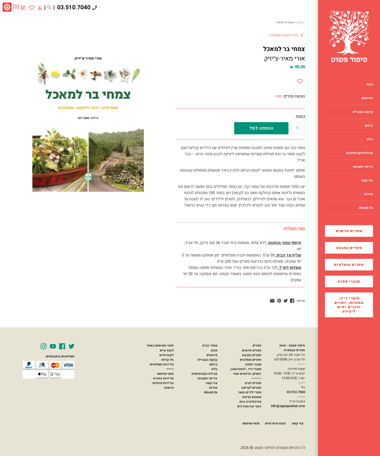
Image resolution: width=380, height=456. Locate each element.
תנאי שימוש (165, 373)
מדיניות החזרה (163, 378)
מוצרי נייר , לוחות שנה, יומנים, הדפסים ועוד (245, 371)
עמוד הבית (209, 345)
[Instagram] (44, 346)
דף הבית (299, 22)
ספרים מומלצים (349, 264)
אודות (213, 387)
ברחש (213, 364)
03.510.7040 (73, 7)
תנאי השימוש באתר (160, 345)
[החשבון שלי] (40, 7)
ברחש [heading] (369, 125)
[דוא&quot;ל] (272, 301)
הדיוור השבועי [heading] (363, 166)
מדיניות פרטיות (163, 383)
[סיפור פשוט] (349, 36)
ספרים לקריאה (251, 387)
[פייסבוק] (292, 301)
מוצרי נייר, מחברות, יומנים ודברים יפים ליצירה (349, 305)
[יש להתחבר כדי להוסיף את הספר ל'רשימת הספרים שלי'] (31, 7)
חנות (214, 350)
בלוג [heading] (370, 139)
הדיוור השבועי (207, 378)
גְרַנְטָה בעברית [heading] (363, 111)
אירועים (212, 355)
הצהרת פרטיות (275, 423)
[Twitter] (71, 346)
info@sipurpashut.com (288, 406)
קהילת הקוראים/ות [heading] (359, 153)
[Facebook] (62, 346)
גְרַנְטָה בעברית (207, 359)
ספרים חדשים (349, 231)
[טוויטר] (286, 301)
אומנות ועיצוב (251, 397)
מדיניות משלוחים (162, 364)
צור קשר (211, 383)
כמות (300, 117)
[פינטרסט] (279, 301)
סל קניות (168, 359)
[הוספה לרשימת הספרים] (300, 80)
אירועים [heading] (367, 98)
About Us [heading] (366, 207)
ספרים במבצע (349, 248)
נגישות (169, 387)
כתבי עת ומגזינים (249, 406)
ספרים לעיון (253, 383)
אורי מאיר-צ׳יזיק (284, 58)
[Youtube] (53, 346)
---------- (256, 378)
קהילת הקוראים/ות (204, 373)
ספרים (257, 345)
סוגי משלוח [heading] (294, 228)
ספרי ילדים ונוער (249, 392)
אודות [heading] (368, 194)
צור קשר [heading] (367, 180)
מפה (278, 96)
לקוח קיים (167, 350)
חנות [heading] (370, 84)
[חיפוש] (49, 7)
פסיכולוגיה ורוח (250, 401)
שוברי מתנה (349, 281)
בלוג (214, 369)
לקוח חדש (166, 355)
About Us (210, 392)
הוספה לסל (261, 128)
